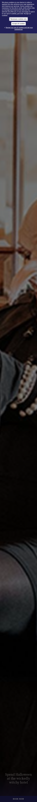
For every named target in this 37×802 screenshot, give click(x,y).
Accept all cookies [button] (18, 24)
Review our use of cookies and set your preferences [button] (19, 28)
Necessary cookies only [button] (18, 19)
